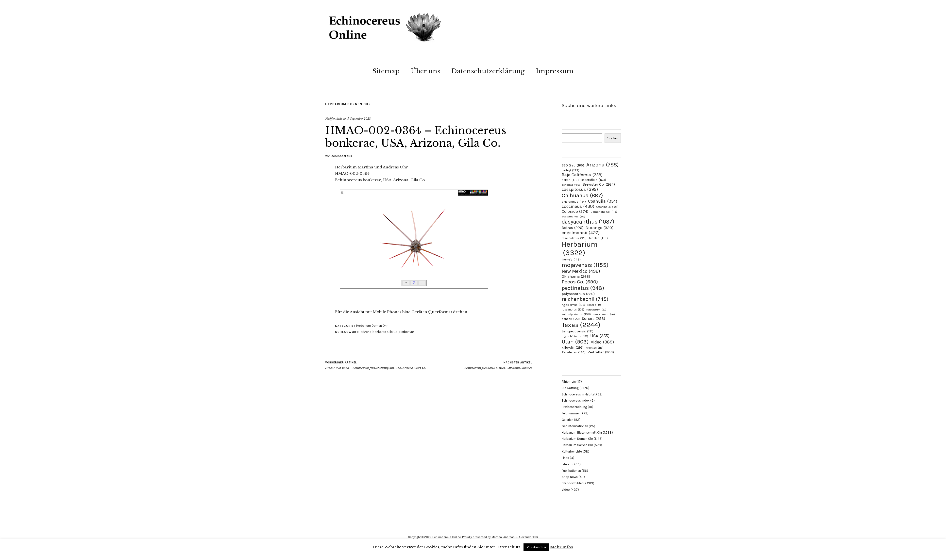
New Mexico (581, 271)
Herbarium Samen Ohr (577, 445)
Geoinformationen (575, 426)
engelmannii (581, 232)
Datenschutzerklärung (488, 71)
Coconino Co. (607, 207)
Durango (599, 227)
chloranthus (574, 201)
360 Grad (573, 165)
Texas (581, 325)
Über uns (425, 71)
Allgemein (569, 381)
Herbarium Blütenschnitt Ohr (582, 432)
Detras (572, 228)
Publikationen (571, 471)
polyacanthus (578, 294)
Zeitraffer (601, 352)
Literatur (568, 464)
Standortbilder (572, 483)
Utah (575, 341)
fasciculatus (574, 238)
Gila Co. (392, 332)
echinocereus (341, 156)
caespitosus (580, 189)
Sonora (593, 318)
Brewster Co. (598, 184)
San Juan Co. (604, 314)
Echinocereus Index (576, 400)
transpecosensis (577, 331)
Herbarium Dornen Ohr (348, 104)
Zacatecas (574, 352)
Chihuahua (582, 195)
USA (599, 335)
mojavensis (585, 264)
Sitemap (386, 71)
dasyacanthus (588, 221)
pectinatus (583, 288)
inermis (571, 259)
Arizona (366, 332)
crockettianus (573, 216)
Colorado (575, 211)
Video (602, 342)
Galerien (567, 420)
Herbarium (406, 332)
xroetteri (595, 347)
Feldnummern (571, 413)
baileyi (570, 170)
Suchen (612, 138)
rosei (594, 305)
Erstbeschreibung (574, 407)
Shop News (570, 477)
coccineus (578, 206)
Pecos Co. (580, 282)
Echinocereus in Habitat (578, 394)
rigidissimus (573, 305)
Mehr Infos (561, 547)
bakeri (570, 180)
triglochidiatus (575, 336)
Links (565, 458)
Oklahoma (576, 276)
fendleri (598, 238)
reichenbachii (585, 299)
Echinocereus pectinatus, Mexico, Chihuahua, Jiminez (498, 365)
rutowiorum (596, 309)
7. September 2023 (359, 118)
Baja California (582, 174)
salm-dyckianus (576, 314)
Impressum (555, 71)
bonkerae (379, 332)
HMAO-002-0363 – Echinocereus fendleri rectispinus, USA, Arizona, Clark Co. (375, 365)
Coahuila (602, 201)
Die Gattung (570, 388)
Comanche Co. (604, 211)
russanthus (573, 309)
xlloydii (573, 347)
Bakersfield (593, 180)
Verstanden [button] (536, 547)
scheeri (571, 319)
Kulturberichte (572, 451)
